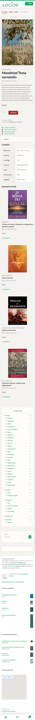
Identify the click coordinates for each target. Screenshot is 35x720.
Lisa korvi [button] (7, 238)
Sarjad (9, 471)
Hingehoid (10, 435)
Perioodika (9, 519)
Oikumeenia (10, 421)
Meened (9, 508)
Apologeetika (11, 426)
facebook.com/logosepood (9, 564)
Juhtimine (10, 440)
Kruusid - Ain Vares (12, 505)
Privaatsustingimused (18, 582)
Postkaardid (10, 511)
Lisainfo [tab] (6, 139)
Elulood (9, 432)
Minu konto (6, 717)
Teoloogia (10, 479)
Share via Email (9, 134)
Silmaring (9, 474)
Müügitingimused (7, 582)
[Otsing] (30, 536)
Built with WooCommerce (9, 711)
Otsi (17, 717)
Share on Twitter (10, 127)
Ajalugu (9, 423)
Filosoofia (10, 418)
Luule (8, 451)
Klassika (9, 446)
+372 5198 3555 (13, 562)
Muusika (8, 489)
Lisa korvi (13, 112)
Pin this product (9, 131)
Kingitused (8, 500)
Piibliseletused (13, 122)
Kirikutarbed (9, 516)
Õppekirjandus (11, 485)
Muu (8, 503)
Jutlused (9, 443)
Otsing (5, 534)
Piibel (8, 460)
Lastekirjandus (11, 448)
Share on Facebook (10, 129)
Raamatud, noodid (12, 495)
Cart (27, 716)
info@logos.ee (22, 562)
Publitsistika (10, 468)
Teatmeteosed (11, 476)
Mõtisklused (10, 454)
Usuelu (16, 12)
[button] (30, 22)
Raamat (11, 12)
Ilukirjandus (10, 437)
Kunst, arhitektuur (12, 429)
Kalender (9, 522)
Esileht (6, 12)
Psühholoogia (11, 465)
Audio (9, 492)
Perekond (10, 457)
